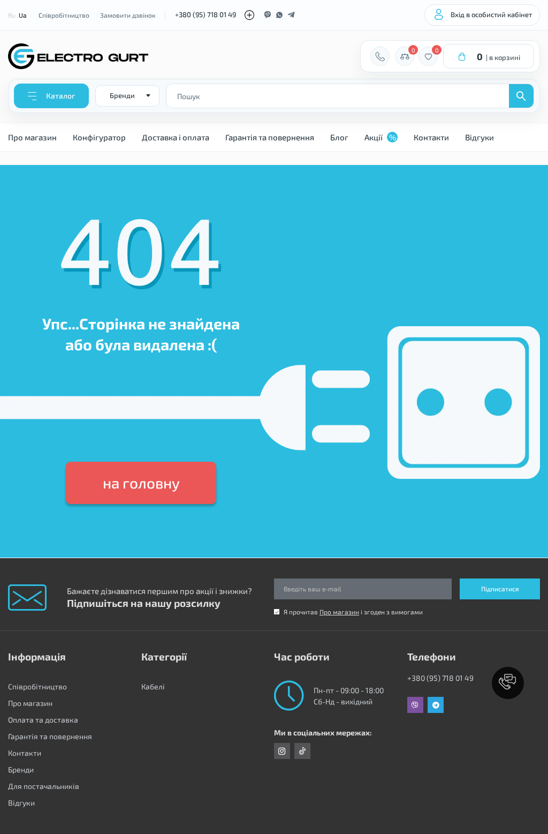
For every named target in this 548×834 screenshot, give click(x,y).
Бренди (21, 769)
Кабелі (153, 686)
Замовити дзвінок (127, 15)
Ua (23, 15)
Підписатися (500, 588)
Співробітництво (64, 15)
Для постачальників (43, 786)
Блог (339, 137)
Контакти (431, 137)
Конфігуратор (99, 137)
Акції (380, 137)
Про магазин (32, 137)
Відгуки (479, 137)
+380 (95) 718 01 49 (205, 14)
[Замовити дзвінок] (380, 56)
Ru (12, 15)
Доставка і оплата (175, 137)
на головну (141, 483)
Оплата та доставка (43, 719)
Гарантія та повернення (269, 137)
